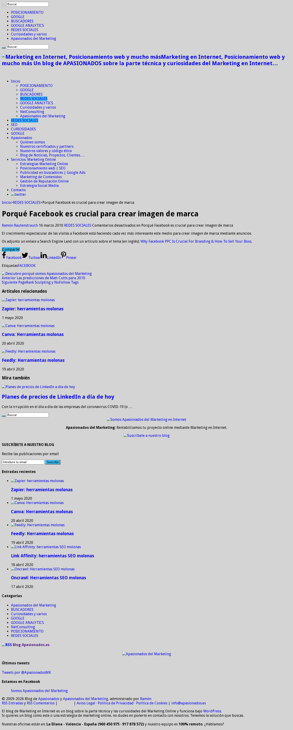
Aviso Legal (86, 703)
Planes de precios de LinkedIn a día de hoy (58, 397)
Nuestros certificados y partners (46, 146)
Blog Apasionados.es (31, 645)
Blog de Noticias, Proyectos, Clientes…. (52, 155)
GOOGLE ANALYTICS (27, 25)
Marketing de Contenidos (41, 177)
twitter (20, 194)
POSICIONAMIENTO (27, 12)
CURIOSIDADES (23, 129)
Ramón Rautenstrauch (20, 225)
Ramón (145, 699)
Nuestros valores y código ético (46, 151)
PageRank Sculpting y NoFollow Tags (40, 282)
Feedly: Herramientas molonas (33, 360)
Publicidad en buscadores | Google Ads (52, 172)
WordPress (212, 711)
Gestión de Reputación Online (44, 181)
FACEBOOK (26, 265)
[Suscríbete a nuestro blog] (147, 435)
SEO (14, 125)
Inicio (15, 81)
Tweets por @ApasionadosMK (26, 672)
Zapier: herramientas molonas (32, 308)
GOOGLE (17, 17)
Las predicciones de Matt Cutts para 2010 (43, 278)
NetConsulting (32, 112)
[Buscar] (3, 5)
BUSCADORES (22, 21)
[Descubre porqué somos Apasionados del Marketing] (47, 273)
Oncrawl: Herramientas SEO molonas (48, 577)
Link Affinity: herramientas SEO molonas (52, 555)
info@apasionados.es (188, 703)
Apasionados (21, 138)
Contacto (18, 190)
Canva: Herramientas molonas (33, 334)
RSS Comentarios (40, 703)
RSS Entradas (12, 703)
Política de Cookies (151, 703)
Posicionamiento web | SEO (42, 168)
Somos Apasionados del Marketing (39, 691)
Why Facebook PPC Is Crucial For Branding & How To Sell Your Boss (196, 241)
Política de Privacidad (116, 703)
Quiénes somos (32, 142)
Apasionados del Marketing (33, 38)
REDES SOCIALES (24, 30)
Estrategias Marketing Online (44, 164)
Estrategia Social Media (39, 185)
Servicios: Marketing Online (33, 159)
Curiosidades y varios (29, 34)
